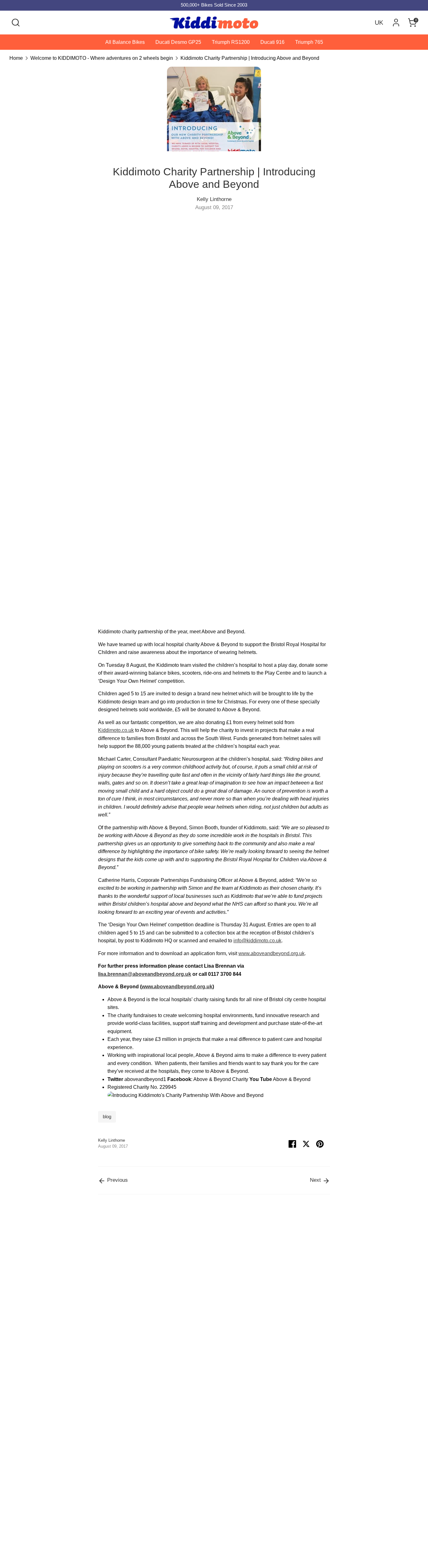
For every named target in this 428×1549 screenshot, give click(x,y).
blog (107, 1116)
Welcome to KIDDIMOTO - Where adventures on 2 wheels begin (101, 58)
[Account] (396, 22)
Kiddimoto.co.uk (116, 730)
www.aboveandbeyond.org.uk (271, 953)
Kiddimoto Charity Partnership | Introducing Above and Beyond (249, 58)
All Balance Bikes (125, 42)
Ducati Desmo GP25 (178, 42)
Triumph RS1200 (231, 42)
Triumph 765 (309, 42)
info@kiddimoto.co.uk (257, 940)
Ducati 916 (272, 42)
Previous (117, 1180)
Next (316, 1180)
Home (16, 58)
